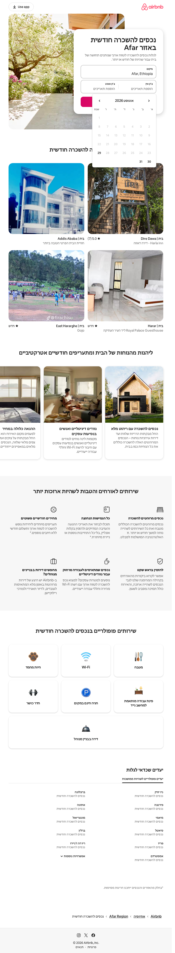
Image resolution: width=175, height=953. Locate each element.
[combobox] (118, 73)
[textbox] (137, 88)
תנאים (79, 947)
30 (149, 162)
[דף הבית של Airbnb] (152, 6)
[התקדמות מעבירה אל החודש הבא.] (99, 100)
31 (140, 162)
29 (99, 153)
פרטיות (92, 947)
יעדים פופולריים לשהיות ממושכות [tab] (142, 779)
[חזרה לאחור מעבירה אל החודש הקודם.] (148, 100)
